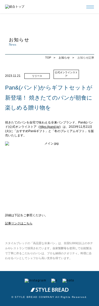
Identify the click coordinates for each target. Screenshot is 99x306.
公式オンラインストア (66, 74)
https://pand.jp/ (50, 127)
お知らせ (64, 57)
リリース (37, 76)
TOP (48, 57)
